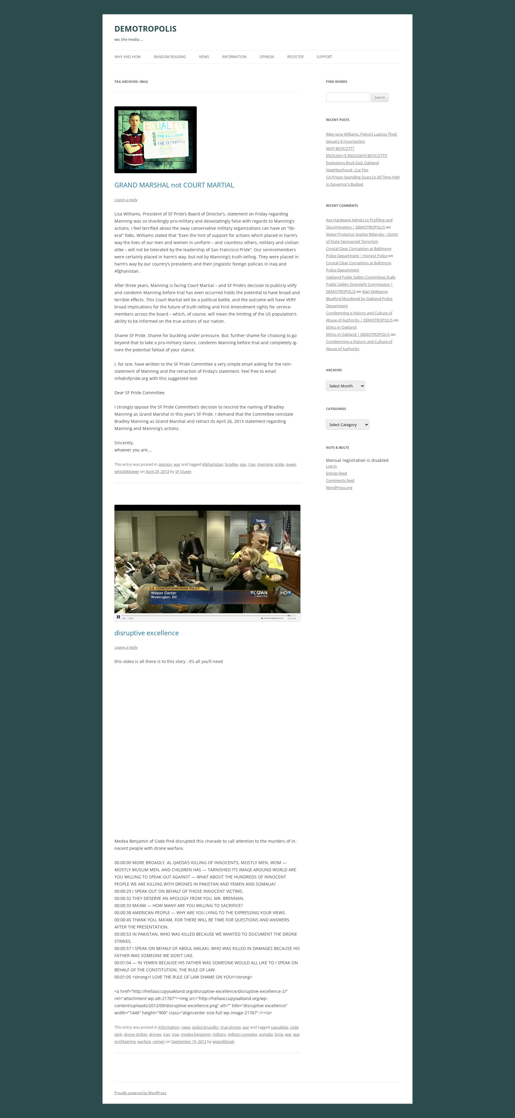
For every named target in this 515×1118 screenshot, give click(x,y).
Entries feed (336, 473)
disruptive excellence (146, 632)
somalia (266, 1034)
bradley (231, 464)
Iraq (251, 464)
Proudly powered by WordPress (140, 1092)
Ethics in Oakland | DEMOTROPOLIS (358, 334)
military (219, 1034)
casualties (279, 1027)
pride (279, 464)
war (177, 464)
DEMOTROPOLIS (145, 28)
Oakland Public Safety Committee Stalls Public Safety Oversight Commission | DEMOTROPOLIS (360, 284)
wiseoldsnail (223, 1041)
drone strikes (135, 1034)
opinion (267, 56)
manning (265, 464)
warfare (144, 1041)
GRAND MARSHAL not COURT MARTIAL (174, 184)
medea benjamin (196, 1034)
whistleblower (126, 471)
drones (155, 1034)
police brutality (205, 1027)
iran (166, 1034)
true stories (231, 1027)
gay (243, 464)
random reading (170, 56)
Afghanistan (212, 464)
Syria (278, 1034)
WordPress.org (339, 487)
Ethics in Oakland (341, 327)
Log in (331, 466)
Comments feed (340, 480)
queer (291, 464)
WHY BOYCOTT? (340, 148)
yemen (159, 1041)
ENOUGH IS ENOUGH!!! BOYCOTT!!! (356, 155)
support (324, 56)
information (234, 56)
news (204, 56)
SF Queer (183, 471)
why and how (127, 56)
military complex (242, 1034)
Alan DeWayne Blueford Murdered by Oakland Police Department (359, 298)
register (295, 56)
